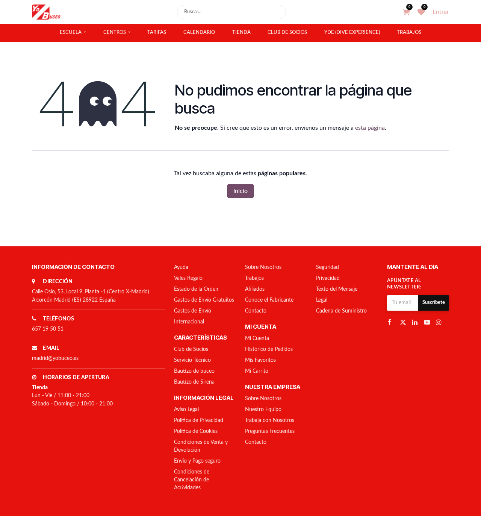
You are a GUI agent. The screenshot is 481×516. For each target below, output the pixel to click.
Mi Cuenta (257, 338)
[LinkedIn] (415, 321)
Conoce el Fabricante (269, 300)
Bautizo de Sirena (194, 382)
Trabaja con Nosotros (269, 420)
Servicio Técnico (192, 360)
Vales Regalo (188, 278)
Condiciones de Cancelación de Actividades (191, 479)
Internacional (189, 322)
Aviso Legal (186, 409)
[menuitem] (72, 33)
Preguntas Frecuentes (270, 431)
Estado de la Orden (196, 289)
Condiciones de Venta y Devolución (201, 446)
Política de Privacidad (198, 420)
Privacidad (328, 278)
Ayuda (181, 267)
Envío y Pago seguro (197, 461)
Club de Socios (191, 349)
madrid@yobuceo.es (55, 358)
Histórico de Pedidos (269, 349)
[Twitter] (403, 321)
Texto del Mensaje (336, 289)
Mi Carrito (256, 371)
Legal (321, 300)
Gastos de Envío (192, 311)
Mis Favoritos (260, 360)
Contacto (255, 311)
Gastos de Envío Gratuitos (204, 300)
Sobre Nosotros (263, 267)
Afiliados (255, 289)
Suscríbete (433, 302)
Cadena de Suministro (341, 311)
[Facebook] (391, 321)
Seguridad (327, 267)
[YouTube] (427, 321)
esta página (370, 128)
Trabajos (254, 278)
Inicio (240, 191)
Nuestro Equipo (263, 409)
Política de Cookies (196, 431)
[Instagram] (439, 321)
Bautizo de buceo (194, 371)
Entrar (441, 12)
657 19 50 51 (48, 329)
